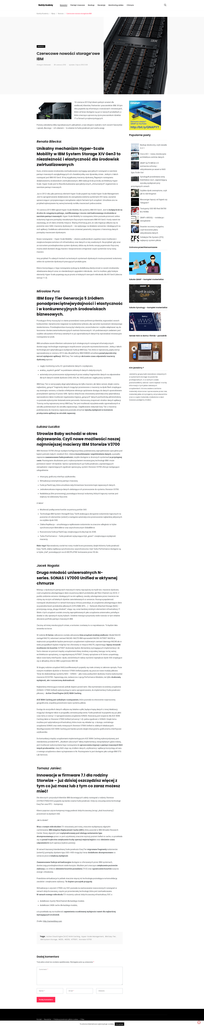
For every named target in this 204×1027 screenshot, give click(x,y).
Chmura (130, 5)
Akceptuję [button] (119, 1024)
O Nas (82, 1019)
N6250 (67, 939)
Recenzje (101, 5)
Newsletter (47, 1019)
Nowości (63, 5)
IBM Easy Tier (110, 936)
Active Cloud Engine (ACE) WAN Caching (63, 936)
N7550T (74, 939)
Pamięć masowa (77, 5)
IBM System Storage (48, 939)
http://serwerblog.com (52, 921)
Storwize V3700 (85, 939)
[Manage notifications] (199, 1022)
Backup (91, 5)
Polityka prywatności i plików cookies (66, 1019)
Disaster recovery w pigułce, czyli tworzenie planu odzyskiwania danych (152, 229)
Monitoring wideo (115, 5)
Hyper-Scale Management (92, 936)
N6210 (60, 939)
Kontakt (39, 1019)
